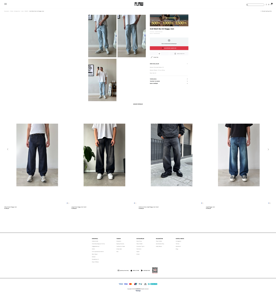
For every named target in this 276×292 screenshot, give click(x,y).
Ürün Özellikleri (154, 63)
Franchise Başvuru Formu (98, 244)
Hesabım (118, 241)
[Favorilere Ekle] (159, 53)
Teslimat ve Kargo (155, 81)
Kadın (137, 251)
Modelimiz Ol (95, 259)
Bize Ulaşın (95, 254)
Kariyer (94, 256)
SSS (117, 251)
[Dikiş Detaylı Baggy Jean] (37, 155)
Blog (177, 249)
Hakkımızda (95, 241)
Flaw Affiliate (95, 262)
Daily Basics (159, 246)
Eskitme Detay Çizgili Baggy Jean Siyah (149, 207)
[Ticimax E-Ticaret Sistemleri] (138, 291)
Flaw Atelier (139, 244)
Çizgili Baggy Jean (210, 207)
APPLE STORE (136, 270)
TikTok (177, 244)
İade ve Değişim (154, 83)
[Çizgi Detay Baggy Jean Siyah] (104, 155)
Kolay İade (119, 249)
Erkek (138, 254)
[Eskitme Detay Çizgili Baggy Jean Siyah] (171, 155)
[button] (35, 203)
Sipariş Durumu (120, 244)
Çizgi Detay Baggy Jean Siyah (79, 207)
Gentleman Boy (160, 244)
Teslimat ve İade (120, 246)
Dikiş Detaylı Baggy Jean (10, 207)
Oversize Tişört (140, 246)
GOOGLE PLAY (146, 270)
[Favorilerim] (268, 5)
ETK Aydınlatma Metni (98, 251)
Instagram (178, 241)
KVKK (93, 249)
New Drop (139, 241)
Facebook (178, 246)
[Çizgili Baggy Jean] (239, 155)
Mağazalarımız (95, 246)
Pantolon (138, 249)
